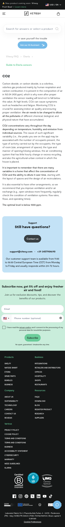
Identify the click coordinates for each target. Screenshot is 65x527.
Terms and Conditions (15, 438)
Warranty (9, 459)
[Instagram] (20, 496)
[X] (32, 496)
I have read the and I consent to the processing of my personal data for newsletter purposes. (35, 328)
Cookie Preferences (32, 522)
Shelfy (8, 363)
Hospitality (40, 376)
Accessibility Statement (16, 451)
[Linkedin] (38, 496)
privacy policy (25, 327)
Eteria (7, 372)
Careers (8, 409)
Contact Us (10, 414)
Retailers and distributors (47, 368)
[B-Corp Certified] (19, 481)
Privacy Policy (12, 430)
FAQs (37, 397)
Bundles (8, 380)
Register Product (43, 409)
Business (9, 384)
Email (6, 310)
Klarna (8, 468)
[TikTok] (50, 496)
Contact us (33, 238)
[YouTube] (44, 496)
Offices (38, 372)
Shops (38, 380)
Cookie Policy (12, 434)
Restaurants (41, 384)
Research (39, 414)
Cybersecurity (12, 455)
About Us (9, 397)
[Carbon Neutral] (33, 481)
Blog (37, 405)
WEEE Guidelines (12, 463)
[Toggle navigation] (4, 13)
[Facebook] (14, 496)
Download (40, 401)
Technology (11, 405)
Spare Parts (10, 376)
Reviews (8, 418)
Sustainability (11, 401)
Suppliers (39, 418)
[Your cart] (58, 14)
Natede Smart (11, 368)
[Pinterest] (26, 496)
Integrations (41, 363)
